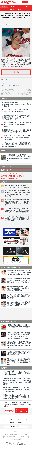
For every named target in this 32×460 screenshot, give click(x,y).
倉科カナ (20, 176)
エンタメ (20, 9)
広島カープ (9, 85)
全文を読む (16, 72)
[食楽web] (16, 264)
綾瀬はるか (12, 176)
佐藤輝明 (11, 178)
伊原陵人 (4, 178)
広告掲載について (16, 439)
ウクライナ (22, 173)
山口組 (18, 178)
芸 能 (3, 6)
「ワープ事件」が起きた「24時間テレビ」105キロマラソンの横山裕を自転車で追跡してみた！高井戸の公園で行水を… (17, 211)
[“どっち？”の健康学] (16, 245)
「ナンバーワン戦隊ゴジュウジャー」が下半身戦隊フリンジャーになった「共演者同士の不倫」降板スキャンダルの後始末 (24, 92)
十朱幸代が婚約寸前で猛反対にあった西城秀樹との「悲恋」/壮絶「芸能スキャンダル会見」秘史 (17, 218)
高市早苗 (4, 176)
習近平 (15, 173)
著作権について (24, 436)
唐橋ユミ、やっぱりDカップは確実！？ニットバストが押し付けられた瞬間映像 (17, 186)
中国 (10, 173)
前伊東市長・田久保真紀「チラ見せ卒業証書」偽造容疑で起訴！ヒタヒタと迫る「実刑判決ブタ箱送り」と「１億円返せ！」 (17, 202)
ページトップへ (16, 426)
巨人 (14, 85)
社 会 (20, 6)
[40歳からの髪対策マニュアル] (16, 235)
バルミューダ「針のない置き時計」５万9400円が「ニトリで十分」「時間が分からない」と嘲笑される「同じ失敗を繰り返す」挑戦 (17, 193)
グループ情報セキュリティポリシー (18, 434)
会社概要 (7, 434)
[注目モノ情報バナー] (16, 254)
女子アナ (12, 9)
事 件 (4, 9)
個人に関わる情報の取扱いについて (12, 436)
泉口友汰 (18, 85)
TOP (25, 2)
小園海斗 (3, 85)
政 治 (28, 6)
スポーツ (12, 6)
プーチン (4, 173)
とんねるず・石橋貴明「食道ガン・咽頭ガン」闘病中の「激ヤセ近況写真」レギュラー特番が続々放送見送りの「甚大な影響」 (7, 92)
